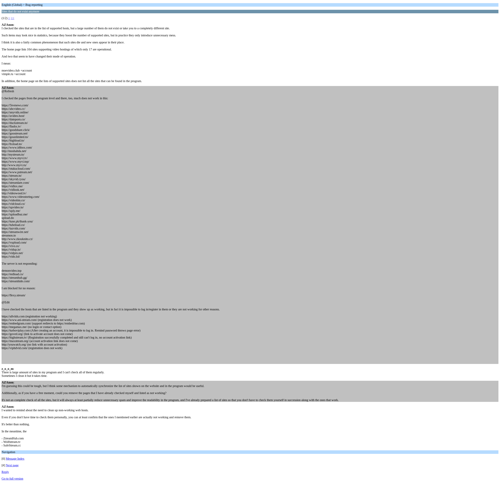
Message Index (15, 458)
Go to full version (12, 478)
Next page (12, 465)
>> (12, 18)
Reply (5, 472)
